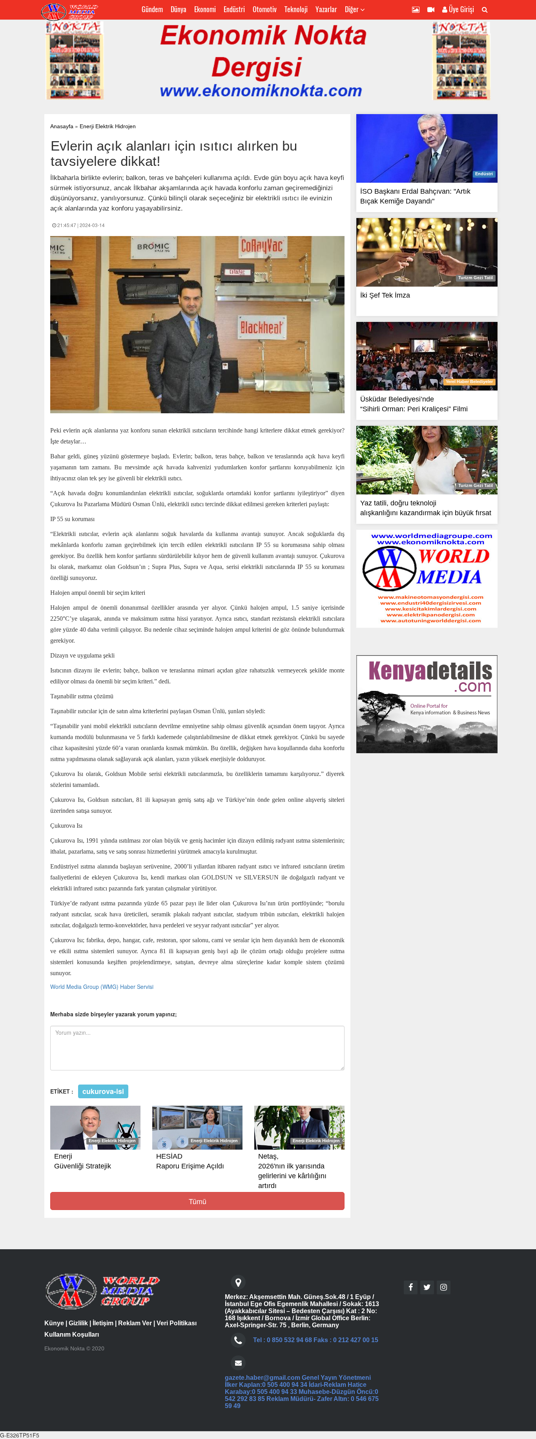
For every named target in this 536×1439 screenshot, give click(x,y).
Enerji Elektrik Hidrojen (108, 126)
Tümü (197, 1201)
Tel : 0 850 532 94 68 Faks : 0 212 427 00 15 (315, 1340)
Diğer (352, 9)
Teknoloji (296, 9)
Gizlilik (78, 1323)
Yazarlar (326, 9)
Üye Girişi (460, 9)
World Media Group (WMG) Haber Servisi (101, 986)
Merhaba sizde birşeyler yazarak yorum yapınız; (113, 1014)
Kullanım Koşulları (71, 1334)
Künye (54, 1323)
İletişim (103, 1323)
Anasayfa (61, 126)
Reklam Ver (135, 1323)
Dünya (178, 9)
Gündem (152, 9)
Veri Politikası (177, 1323)
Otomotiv (265, 9)
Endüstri (234, 9)
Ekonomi (205, 9)
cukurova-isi (103, 1091)
